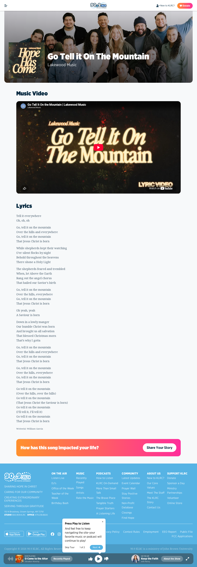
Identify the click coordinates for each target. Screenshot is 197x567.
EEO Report (169, 531)
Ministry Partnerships (174, 490)
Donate (186, 5)
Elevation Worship (32, 561)
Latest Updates (131, 478)
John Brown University (177, 548)
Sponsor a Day (176, 483)
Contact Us (153, 507)
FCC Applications (182, 536)
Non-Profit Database (128, 505)
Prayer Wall (129, 488)
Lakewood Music (62, 64)
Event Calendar (131, 483)
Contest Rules (131, 531)
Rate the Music (85, 497)
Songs (80, 487)
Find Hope (128, 517)
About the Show (172, 558)
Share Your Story (159, 448)
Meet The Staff (155, 492)
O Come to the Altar (36, 558)
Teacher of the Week (60, 495)
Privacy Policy (111, 531)
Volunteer (173, 497)
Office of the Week (62, 488)
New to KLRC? (167, 5)
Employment (151, 531)
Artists (80, 492)
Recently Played (81, 480)
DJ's (53, 483)
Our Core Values (152, 485)
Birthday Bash (59, 503)
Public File (186, 531)
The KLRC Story (153, 500)
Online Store (174, 503)
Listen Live (57, 478)
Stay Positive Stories (129, 495)
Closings (127, 512)
